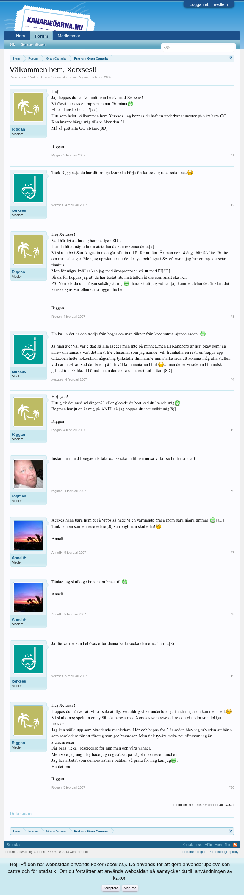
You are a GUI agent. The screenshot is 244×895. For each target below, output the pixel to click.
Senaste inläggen (33, 44)
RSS (235, 845)
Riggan (83, 77)
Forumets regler (194, 852)
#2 (232, 205)
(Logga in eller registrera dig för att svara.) (203, 804)
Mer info (130, 888)
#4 (232, 379)
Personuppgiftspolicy (224, 852)
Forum (41, 36)
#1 (232, 155)
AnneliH (19, 558)
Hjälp (208, 844)
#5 (232, 430)
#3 (232, 316)
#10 (231, 787)
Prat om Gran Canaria (45, 77)
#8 (232, 614)
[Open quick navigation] (230, 58)
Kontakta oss (192, 844)
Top (227, 844)
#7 (232, 552)
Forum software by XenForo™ (47, 852)
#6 (232, 491)
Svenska (13, 844)
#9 (232, 676)
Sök (12, 44)
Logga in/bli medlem (209, 4)
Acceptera (111, 888)
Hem (20, 35)
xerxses (19, 210)
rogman (19, 496)
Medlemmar (69, 35)
